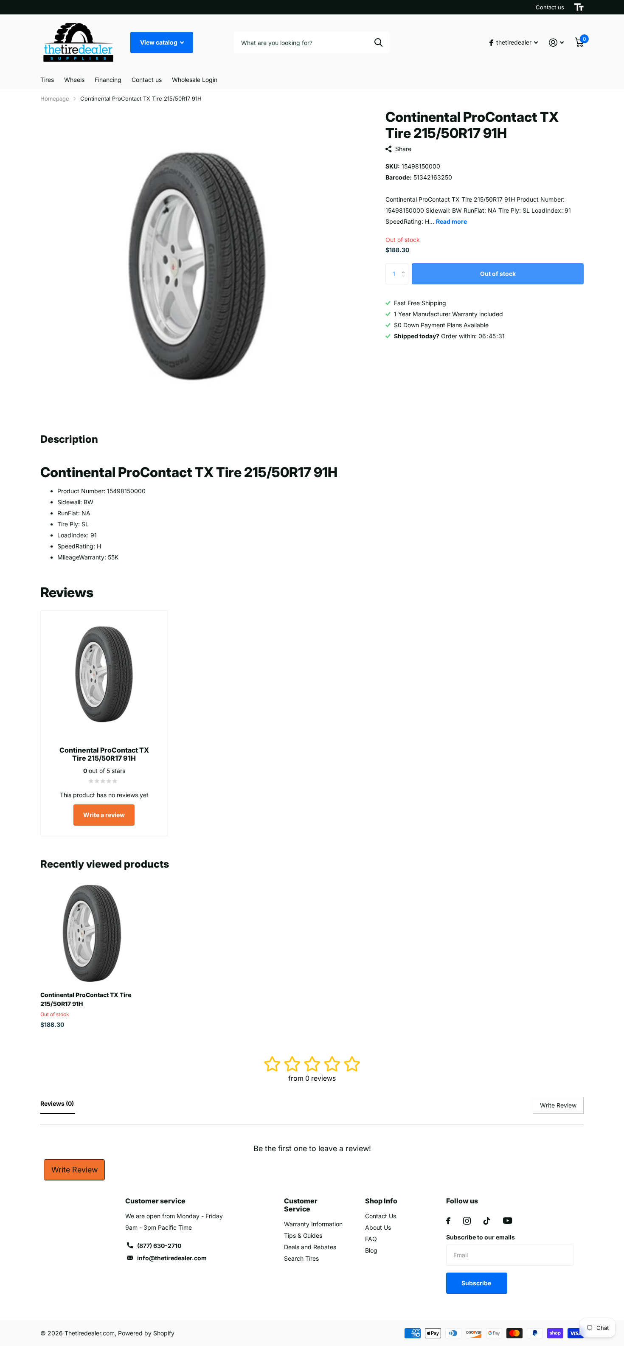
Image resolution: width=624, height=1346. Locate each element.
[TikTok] (486, 1221)
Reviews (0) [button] (57, 1103)
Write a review (104, 814)
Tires (47, 79)
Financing (108, 79)
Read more (451, 221)
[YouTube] (507, 1220)
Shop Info (381, 1201)
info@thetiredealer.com (172, 1258)
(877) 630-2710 (159, 1245)
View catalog (159, 42)
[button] (405, 266)
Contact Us (380, 1216)
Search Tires (301, 1258)
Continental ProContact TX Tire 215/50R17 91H (85, 999)
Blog (371, 1250)
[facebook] (448, 1220)
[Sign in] (556, 42)
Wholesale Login (194, 79)
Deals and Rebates (310, 1246)
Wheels (74, 79)
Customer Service (301, 1205)
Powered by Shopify (146, 1333)
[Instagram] (467, 1221)
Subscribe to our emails (480, 1237)
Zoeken (378, 42)
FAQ (371, 1238)
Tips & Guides (303, 1235)
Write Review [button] (558, 1105)
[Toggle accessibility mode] (579, 7)
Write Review (74, 1169)
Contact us (550, 7)
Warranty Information (313, 1224)
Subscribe (476, 1283)
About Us (378, 1227)
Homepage (54, 98)
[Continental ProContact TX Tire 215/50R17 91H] (91, 933)
